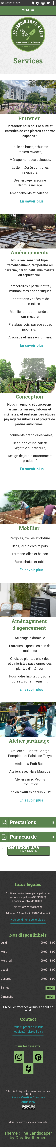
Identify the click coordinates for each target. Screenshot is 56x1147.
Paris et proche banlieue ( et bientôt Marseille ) (27, 1029)
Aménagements (29, 252)
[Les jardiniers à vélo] (28, 34)
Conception (29, 396)
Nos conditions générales (26, 919)
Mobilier (29, 528)
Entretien (29, 118)
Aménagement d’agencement (29, 624)
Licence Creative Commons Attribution (28, 1100)
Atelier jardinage (29, 740)
